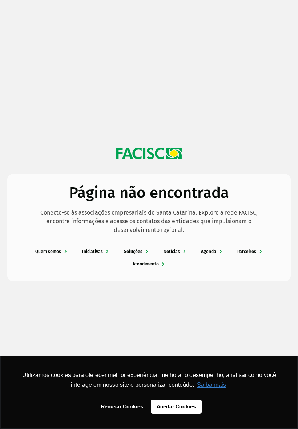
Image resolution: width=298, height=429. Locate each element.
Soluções (133, 251)
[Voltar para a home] (149, 153)
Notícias (172, 251)
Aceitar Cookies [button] (176, 406)
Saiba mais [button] (211, 385)
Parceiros (246, 251)
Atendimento (146, 263)
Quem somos (48, 251)
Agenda (208, 251)
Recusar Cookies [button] (122, 406)
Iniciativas (92, 251)
